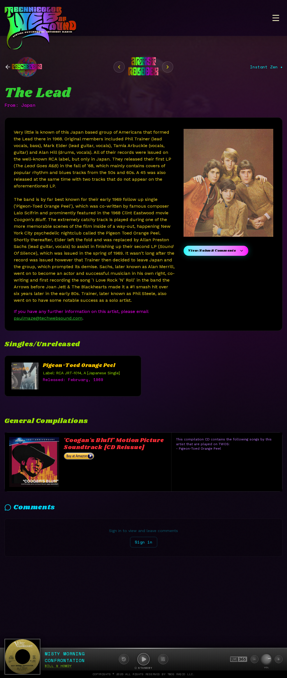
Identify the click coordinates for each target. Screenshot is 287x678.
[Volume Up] (279, 659)
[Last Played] (124, 659)
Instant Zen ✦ (266, 67)
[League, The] (167, 67)
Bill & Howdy (58, 665)
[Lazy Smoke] (119, 67)
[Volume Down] (254, 659)
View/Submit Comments (212, 250)
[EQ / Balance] (163, 659)
